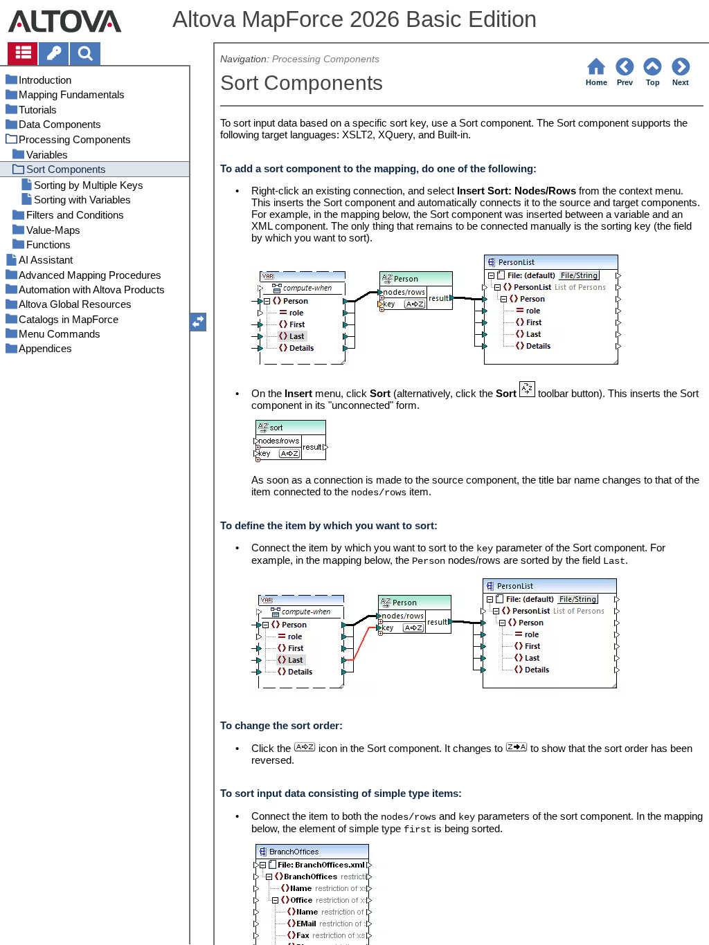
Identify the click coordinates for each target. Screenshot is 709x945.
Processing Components (325, 59)
